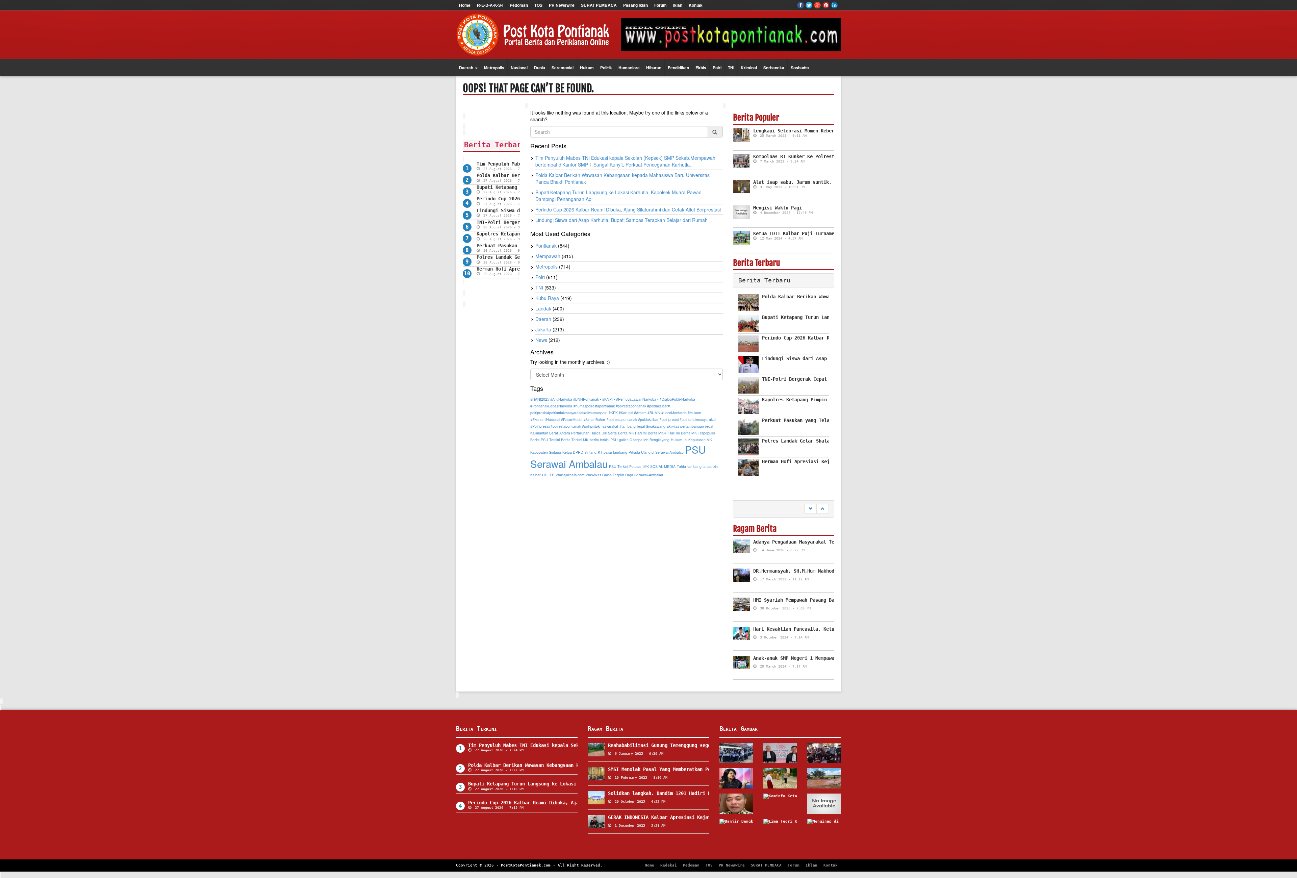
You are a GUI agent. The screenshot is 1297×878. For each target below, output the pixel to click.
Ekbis (700, 68)
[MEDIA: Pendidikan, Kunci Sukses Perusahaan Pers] (736, 804)
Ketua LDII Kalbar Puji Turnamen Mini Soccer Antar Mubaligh (831, 233)
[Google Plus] (817, 5)
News (541, 339)
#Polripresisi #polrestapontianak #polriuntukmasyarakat (574, 426)
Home (465, 5)
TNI (731, 68)
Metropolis (494, 68)
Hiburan (653, 68)
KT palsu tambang (612, 452)
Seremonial (563, 68)
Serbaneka (773, 68)
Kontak (696, 5)
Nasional (519, 68)
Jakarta (543, 329)
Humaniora (629, 68)
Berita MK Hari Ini (632, 432)
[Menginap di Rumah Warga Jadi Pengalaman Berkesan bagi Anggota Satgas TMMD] (824, 829)
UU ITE (548, 474)
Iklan (677, 5)
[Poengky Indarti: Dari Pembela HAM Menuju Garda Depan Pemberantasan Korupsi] (736, 778)
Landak (543, 308)
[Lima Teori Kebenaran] (780, 829)
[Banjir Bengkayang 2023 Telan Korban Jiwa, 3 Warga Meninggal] (736, 829)
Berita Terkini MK (574, 439)
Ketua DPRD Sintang (579, 452)
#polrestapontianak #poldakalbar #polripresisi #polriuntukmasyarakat (661, 419)
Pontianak (546, 245)
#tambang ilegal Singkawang (642, 426)
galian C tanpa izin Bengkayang (644, 439)
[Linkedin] (834, 5)
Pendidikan (678, 68)
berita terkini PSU (604, 439)
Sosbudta (800, 68)
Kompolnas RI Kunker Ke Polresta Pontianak (808, 156)
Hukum (587, 68)
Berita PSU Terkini (545, 439)
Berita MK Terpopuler (698, 432)
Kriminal (749, 68)
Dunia (539, 68)
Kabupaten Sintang (545, 452)
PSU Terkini (618, 466)
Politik (606, 68)
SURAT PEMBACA (599, 5)
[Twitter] (809, 5)
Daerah (466, 68)
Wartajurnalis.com (570, 474)
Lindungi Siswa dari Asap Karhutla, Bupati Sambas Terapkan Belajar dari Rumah (621, 220)
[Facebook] (800, 5)
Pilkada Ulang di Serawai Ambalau (656, 452)
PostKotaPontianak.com (526, 865)
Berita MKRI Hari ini (664, 432)
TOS (538, 5)
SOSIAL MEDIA (663, 466)
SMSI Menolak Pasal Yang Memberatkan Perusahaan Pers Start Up (689, 769)
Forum (660, 5)
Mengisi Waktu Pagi (777, 207)
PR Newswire (562, 5)
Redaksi (668, 865)
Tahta (681, 466)
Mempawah (547, 256)
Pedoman (519, 5)
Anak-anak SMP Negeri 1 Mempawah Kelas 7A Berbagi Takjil (827, 658)
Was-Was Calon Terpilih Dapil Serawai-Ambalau (624, 474)
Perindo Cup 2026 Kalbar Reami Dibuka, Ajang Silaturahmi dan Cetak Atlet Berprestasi (628, 209)
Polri (717, 68)
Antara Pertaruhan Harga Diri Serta (588, 432)
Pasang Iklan (635, 5)
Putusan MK (639, 466)
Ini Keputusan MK (698, 439)
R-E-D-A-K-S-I (490, 5)
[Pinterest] (825, 5)
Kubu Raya (547, 298)
